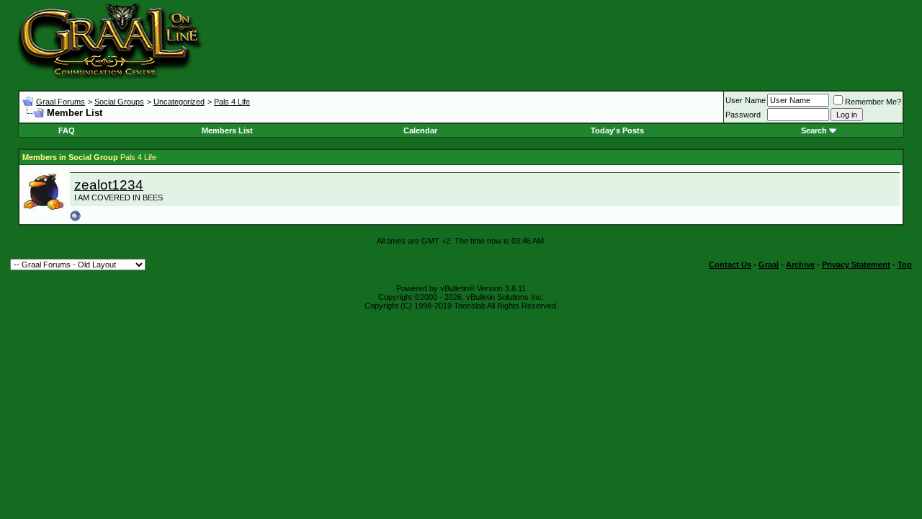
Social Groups (119, 101)
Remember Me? (873, 101)
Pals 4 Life (232, 101)
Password (743, 114)
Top (905, 264)
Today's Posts (617, 130)
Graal (768, 264)
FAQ (66, 130)
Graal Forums (60, 101)
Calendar (420, 130)
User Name (745, 100)
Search (814, 130)
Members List (227, 130)
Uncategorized (179, 101)
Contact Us (730, 264)
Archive (800, 264)
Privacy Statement (856, 264)
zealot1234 (108, 184)
